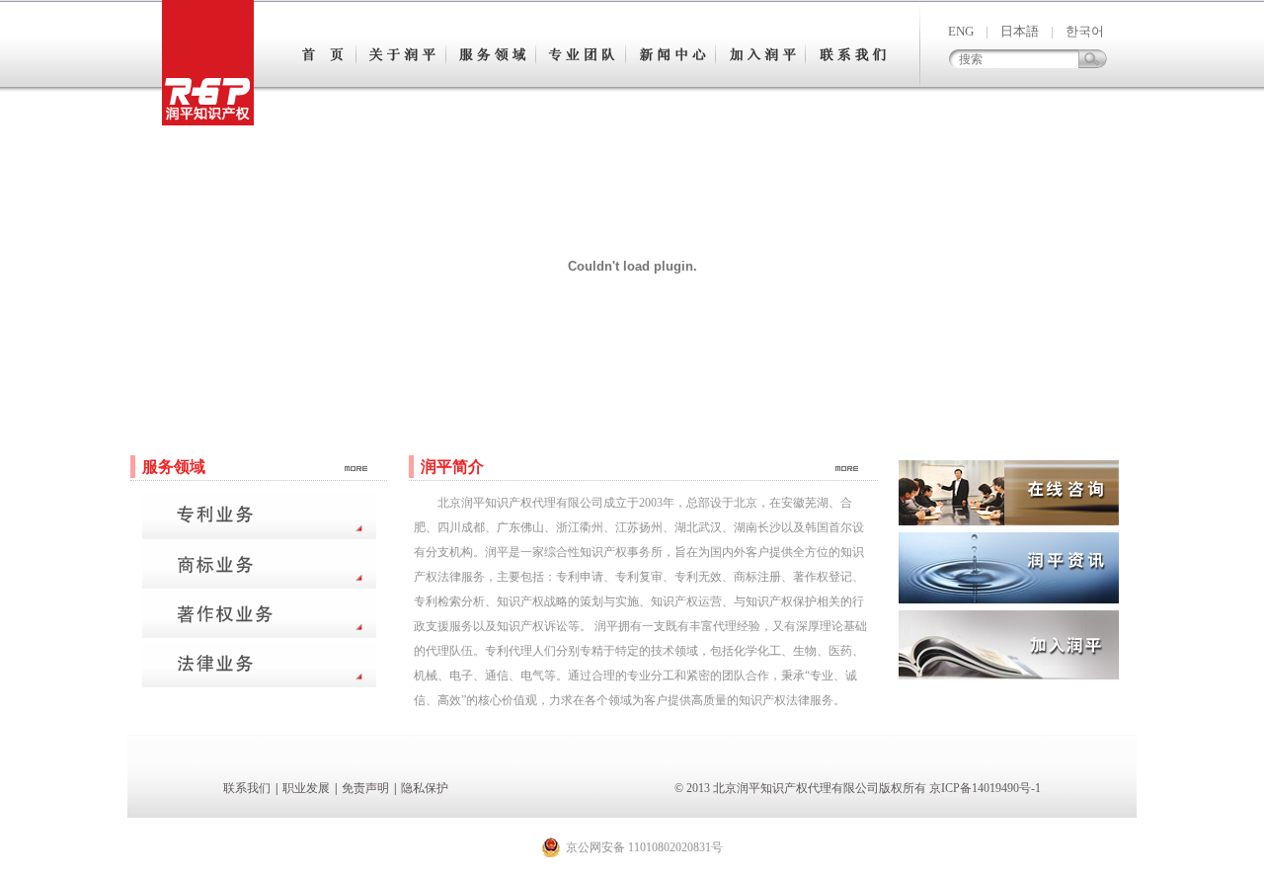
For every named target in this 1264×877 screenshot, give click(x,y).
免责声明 (365, 788)
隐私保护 (424, 788)
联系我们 (247, 788)
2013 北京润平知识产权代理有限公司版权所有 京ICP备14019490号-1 (863, 788)
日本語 (1019, 31)
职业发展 (306, 788)
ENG (961, 31)
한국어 (1085, 31)
